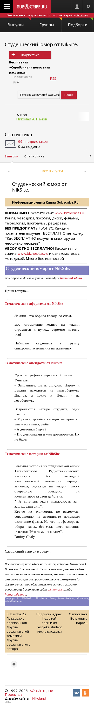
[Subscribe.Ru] (32, 6)
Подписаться (30, 55)
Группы (47, 24)
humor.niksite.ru (15, 594)
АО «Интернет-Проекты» (30, 692)
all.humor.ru (56, 589)
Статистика (18, 134)
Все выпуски (52, 170)
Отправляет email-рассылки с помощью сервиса (47, 15)
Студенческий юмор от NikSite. (41, 44)
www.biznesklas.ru (70, 213)
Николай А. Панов (31, 119)
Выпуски (15, 24)
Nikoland (39, 698)
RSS (53, 78)
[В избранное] (14, 664)
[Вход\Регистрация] (77, 6)
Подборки (77, 24)
